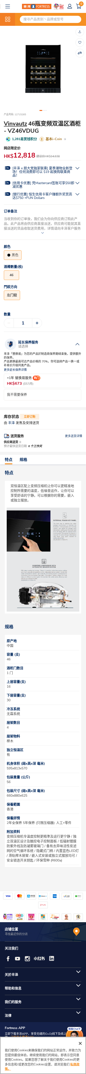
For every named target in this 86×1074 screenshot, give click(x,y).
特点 (8, 459)
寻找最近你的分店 (16, 934)
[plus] (37, 323)
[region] (43, 1055)
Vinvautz (15, 123)
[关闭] (80, 1043)
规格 (23, 459)
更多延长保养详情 (15, 370)
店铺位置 (11, 929)
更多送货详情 (73, 436)
